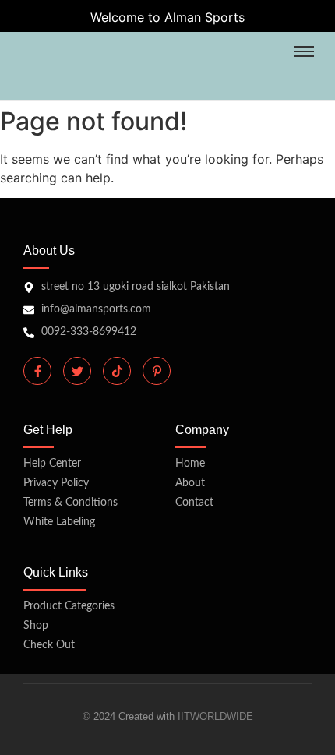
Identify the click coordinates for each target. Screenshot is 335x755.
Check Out (49, 645)
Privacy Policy (56, 483)
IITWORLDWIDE (215, 716)
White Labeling (59, 522)
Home (190, 463)
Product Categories (69, 606)
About (190, 483)
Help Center (52, 463)
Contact (194, 502)
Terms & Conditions (70, 502)
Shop (35, 625)
